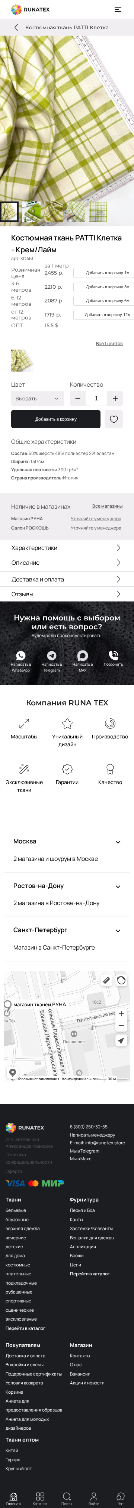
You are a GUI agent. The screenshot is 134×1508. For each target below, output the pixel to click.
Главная (13, 1503)
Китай (12, 1450)
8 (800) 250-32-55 (89, 1127)
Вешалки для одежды (92, 1238)
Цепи (75, 1265)
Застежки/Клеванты (91, 1228)
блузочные (17, 1219)
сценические (20, 1310)
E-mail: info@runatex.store (97, 1143)
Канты (76, 1219)
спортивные (18, 1301)
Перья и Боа (82, 1210)
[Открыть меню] (118, 9)
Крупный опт (19, 1468)
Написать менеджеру (92, 1135)
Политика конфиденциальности (29, 1158)
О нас (76, 1364)
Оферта (14, 1171)
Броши (77, 1255)
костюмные (18, 1265)
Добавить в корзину (56, 419)
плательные (18, 1274)
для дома (15, 1255)
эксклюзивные (21, 1319)
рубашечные (19, 1292)
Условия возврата (24, 1383)
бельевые (16, 1210)
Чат (121, 1503)
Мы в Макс (81, 1158)
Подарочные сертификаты (34, 1374)
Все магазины (107, 506)
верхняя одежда (23, 1228)
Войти (94, 1503)
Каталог (40, 1503)
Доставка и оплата (25, 1356)
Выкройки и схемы (25, 1364)
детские (14, 1246)
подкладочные (21, 1283)
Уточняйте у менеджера (96, 518)
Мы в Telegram (84, 1151)
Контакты (80, 1356)
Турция (13, 1459)
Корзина (14, 1392)
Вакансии (80, 1374)
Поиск (67, 1503)
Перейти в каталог (25, 1328)
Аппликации (83, 1246)
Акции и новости (87, 1383)
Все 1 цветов (109, 344)
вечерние (16, 1238)
